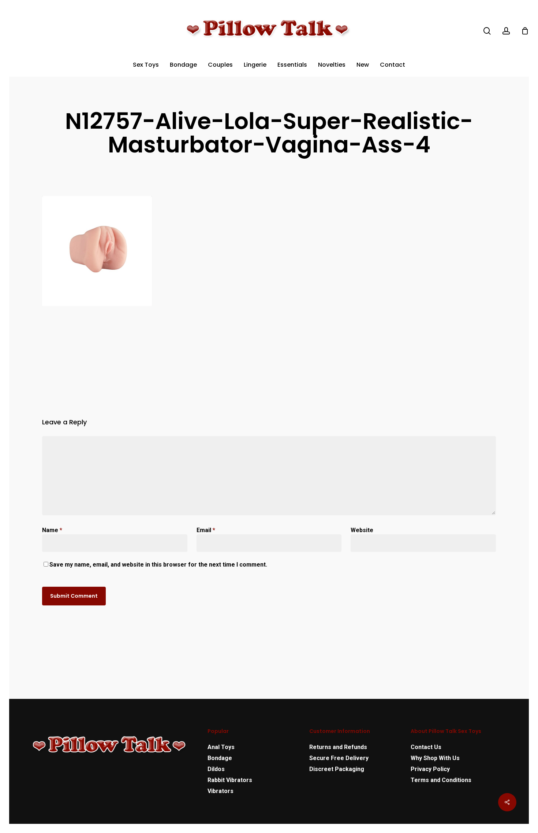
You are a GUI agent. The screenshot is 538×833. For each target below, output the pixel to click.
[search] (487, 31)
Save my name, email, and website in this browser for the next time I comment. (158, 564)
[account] (506, 31)
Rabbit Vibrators (230, 780)
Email (206, 530)
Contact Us (426, 747)
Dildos (216, 769)
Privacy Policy (430, 769)
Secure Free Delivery (339, 758)
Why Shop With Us (435, 758)
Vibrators (220, 791)
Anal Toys (221, 747)
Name (52, 530)
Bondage (220, 758)
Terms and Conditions (441, 780)
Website (362, 530)
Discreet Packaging (336, 769)
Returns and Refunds (338, 747)
